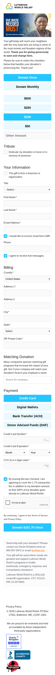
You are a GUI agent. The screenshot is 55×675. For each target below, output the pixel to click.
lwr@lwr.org (37, 550)
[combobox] (27, 380)
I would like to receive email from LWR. (30, 236)
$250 (27, 107)
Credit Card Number (15, 434)
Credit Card (27, 398)
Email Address (11, 222)
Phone (7, 242)
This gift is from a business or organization (24, 175)
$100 (27, 117)
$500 (27, 98)
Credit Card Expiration (16, 446)
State (6, 324)
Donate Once (27, 77)
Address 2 (9, 299)
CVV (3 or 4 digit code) (16, 460)
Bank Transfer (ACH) (27, 416)
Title (6, 183)
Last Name (9, 210)
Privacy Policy (14, 606)
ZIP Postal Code (13, 338)
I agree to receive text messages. (26, 255)
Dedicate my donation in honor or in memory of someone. (28, 154)
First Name (10, 197)
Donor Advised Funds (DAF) (27, 425)
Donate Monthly (27, 86)
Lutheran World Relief (27, 611)
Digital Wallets (27, 407)
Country (8, 272)
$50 (27, 126)
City (6, 312)
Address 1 (9, 286)
